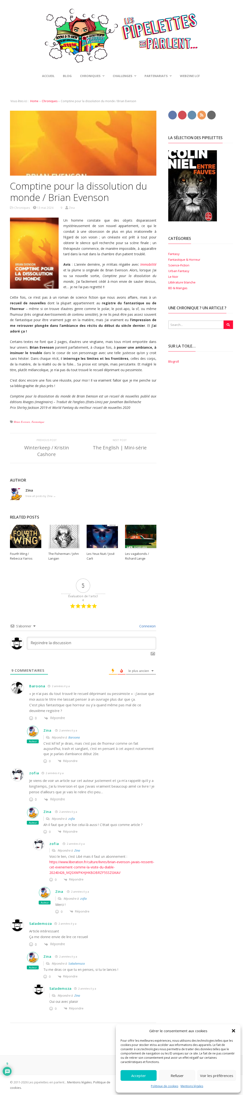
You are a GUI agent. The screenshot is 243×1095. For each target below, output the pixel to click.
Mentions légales (192, 1086)
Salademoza (76, 963)
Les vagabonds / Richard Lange (137, 556)
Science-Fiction (178, 265)
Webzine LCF (190, 76)
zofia (34, 773)
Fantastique (38, 422)
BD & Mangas (177, 288)
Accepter (138, 1075)
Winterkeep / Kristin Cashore (46, 450)
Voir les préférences (216, 1075)
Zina (47, 730)
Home (34, 101)
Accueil (48, 76)
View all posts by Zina (40, 496)
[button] (233, 1030)
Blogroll (173, 361)
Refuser (177, 1075)
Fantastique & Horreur (184, 259)
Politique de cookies (164, 1086)
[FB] (172, 115)
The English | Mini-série (120, 447)
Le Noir (173, 276)
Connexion (147, 626)
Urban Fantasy (178, 271)
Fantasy (174, 254)
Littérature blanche (182, 282)
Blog (67, 76)
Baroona (74, 737)
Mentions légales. (80, 1082)
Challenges (122, 76)
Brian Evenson (22, 422)
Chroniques (49, 101)
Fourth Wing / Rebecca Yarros (21, 556)
